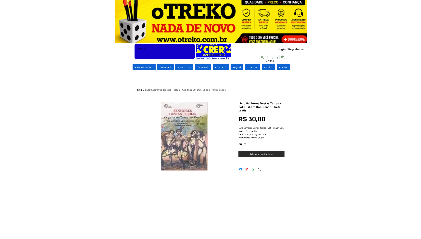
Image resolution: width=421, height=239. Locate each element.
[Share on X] (259, 169)
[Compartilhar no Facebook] (241, 169)
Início (139, 89)
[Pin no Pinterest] (247, 169)
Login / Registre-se (291, 49)
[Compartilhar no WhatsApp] (253, 169)
